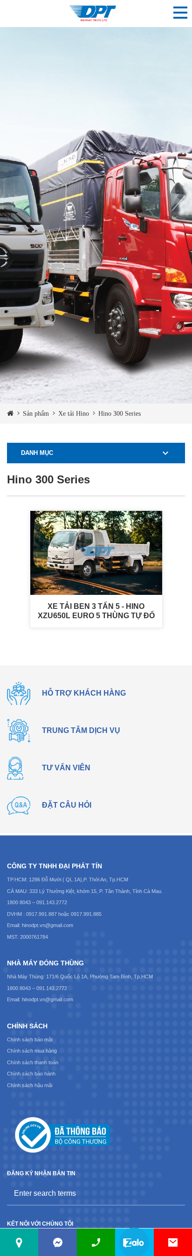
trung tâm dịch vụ (81, 730)
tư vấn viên (66, 768)
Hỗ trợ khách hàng (84, 693)
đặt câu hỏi (66, 805)
